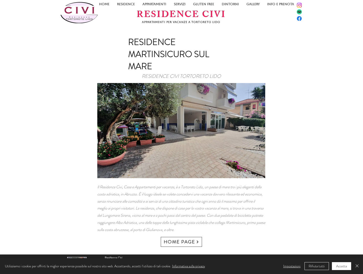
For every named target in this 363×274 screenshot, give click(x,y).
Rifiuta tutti (317, 266)
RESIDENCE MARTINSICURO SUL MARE (168, 54)
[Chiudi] (357, 266)
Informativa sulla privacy (188, 266)
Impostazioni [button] (292, 266)
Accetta (341, 266)
